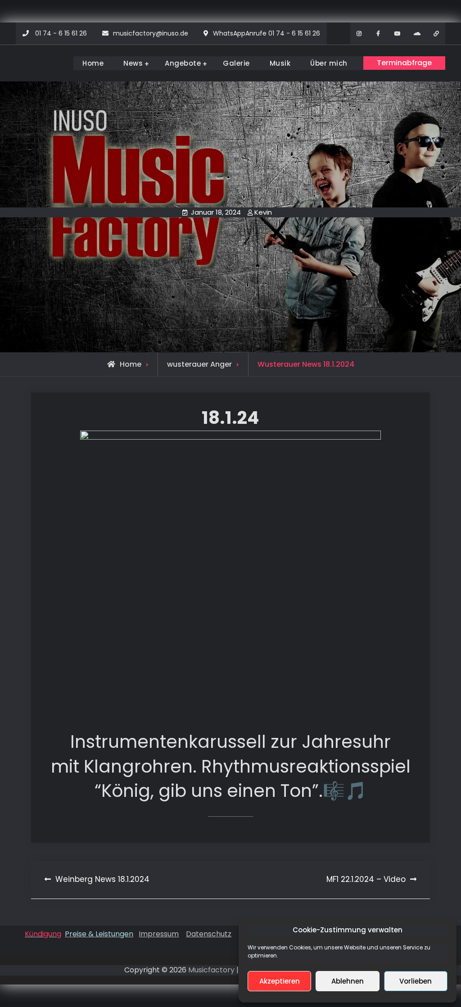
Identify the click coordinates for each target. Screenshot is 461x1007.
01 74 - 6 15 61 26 (61, 33)
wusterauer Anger (199, 364)
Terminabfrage (404, 63)
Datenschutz (208, 934)
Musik (280, 63)
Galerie (236, 63)
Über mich (329, 63)
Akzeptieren (279, 981)
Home (93, 63)
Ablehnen (347, 981)
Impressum (159, 934)
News (133, 63)
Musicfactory (211, 970)
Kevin (263, 212)
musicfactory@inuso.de (150, 33)
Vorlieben (415, 981)
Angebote (183, 63)
